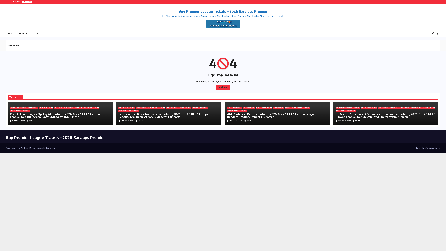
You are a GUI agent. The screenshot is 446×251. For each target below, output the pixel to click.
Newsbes (39, 148)
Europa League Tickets (18, 108)
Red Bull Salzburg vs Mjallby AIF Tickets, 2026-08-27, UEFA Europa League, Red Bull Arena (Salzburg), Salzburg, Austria (55, 115)
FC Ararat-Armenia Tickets (399, 108)
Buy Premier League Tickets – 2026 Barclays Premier (223, 11)
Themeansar (50, 148)
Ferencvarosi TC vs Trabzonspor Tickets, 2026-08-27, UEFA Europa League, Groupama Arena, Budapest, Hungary (163, 115)
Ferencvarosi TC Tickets (156, 108)
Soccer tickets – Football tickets (87, 108)
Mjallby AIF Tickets (46, 108)
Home (10, 34)
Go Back (223, 87)
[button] (433, 34)
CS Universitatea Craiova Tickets (347, 108)
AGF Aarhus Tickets (234, 108)
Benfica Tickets (248, 108)
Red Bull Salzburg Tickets (64, 108)
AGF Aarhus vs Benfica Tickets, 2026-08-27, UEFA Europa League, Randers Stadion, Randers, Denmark (271, 115)
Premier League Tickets (29, 34)
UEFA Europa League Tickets (20, 110)
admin (31, 121)
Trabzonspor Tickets (200, 108)
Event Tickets (32, 108)
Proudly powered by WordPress (17, 148)
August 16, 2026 (19, 121)
